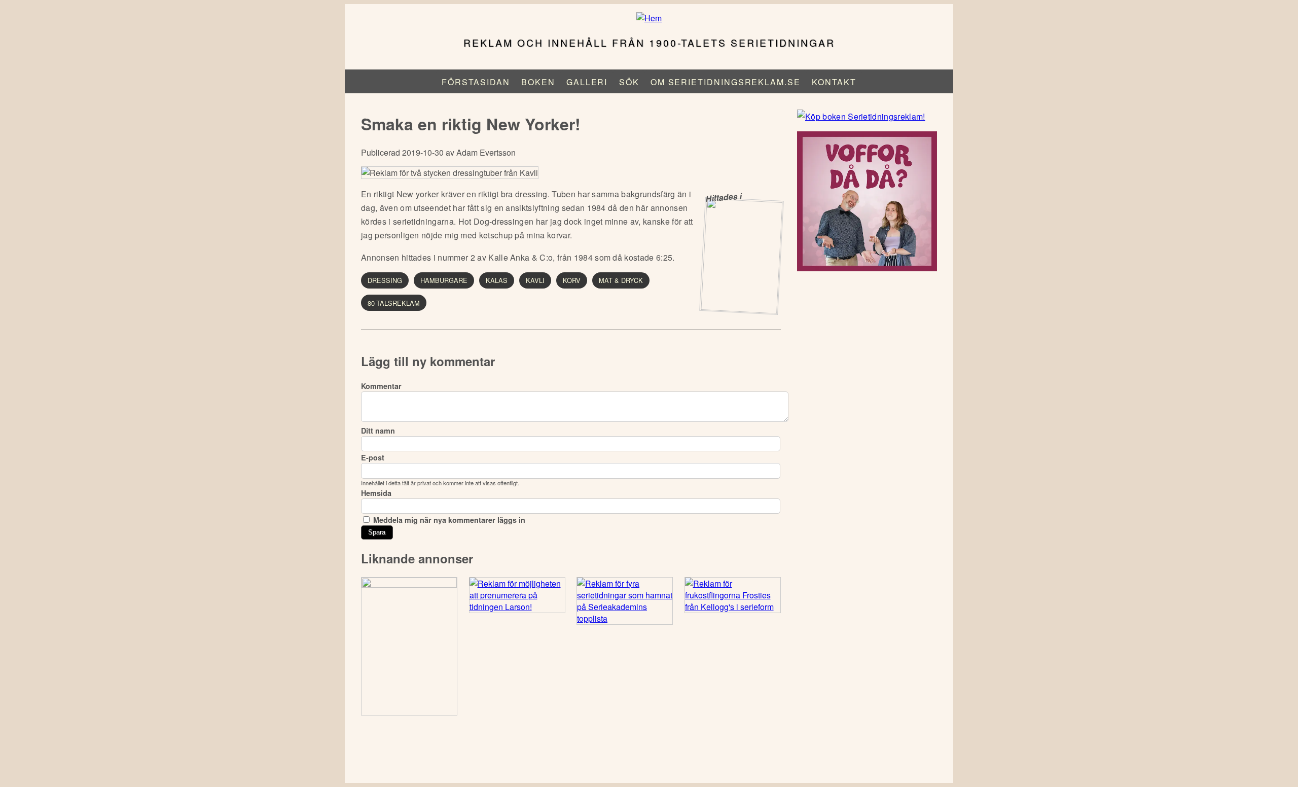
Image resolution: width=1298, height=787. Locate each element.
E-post (372, 457)
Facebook (622, 756)
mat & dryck (621, 280)
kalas (497, 280)
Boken (538, 82)
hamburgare (443, 280)
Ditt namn (378, 430)
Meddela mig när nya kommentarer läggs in (449, 520)
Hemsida (376, 493)
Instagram (648, 756)
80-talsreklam (394, 303)
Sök (629, 82)
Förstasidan (476, 82)
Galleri (586, 82)
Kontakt (834, 82)
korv (572, 280)
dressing (385, 280)
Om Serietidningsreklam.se (726, 82)
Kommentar (381, 386)
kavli (535, 280)
